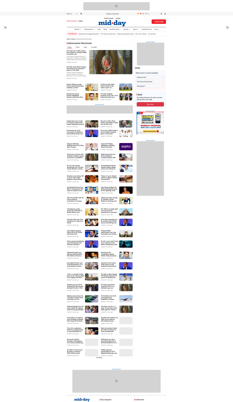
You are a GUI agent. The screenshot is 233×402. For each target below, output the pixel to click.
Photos (77, 47)
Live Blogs (94, 47)
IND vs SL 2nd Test (141, 34)
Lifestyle (125, 29)
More (156, 29)
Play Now (150, 104)
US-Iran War (152, 34)
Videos (85, 47)
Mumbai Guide (114, 29)
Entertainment (88, 29)
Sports (135, 29)
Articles (70, 47)
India (99, 29)
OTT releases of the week (107, 34)
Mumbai (76, 29)
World (105, 29)
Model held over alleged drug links (89, 34)
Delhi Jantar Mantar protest (125, 34)
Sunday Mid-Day (147, 29)
